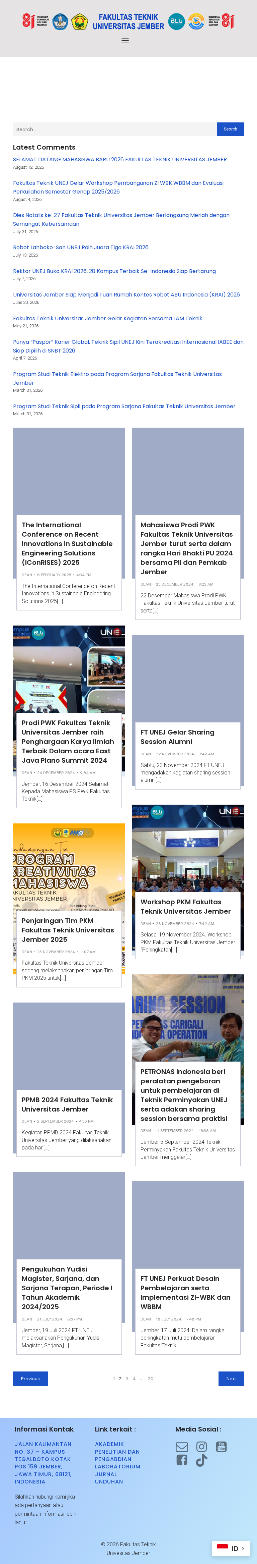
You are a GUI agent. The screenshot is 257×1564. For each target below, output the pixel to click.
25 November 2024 (56, 952)
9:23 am (205, 584)
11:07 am (88, 952)
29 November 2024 (175, 754)
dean (27, 575)
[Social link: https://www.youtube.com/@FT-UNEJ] (225, 1447)
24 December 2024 (56, 772)
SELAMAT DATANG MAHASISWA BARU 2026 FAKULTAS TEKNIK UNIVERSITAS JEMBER (120, 159)
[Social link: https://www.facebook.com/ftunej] (185, 1460)
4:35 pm (86, 1121)
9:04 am (88, 772)
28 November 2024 (175, 923)
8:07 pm (74, 1319)
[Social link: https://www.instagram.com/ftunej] (205, 1447)
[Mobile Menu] (125, 40)
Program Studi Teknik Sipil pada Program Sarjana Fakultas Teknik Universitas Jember (124, 406)
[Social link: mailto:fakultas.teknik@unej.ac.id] (185, 1447)
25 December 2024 (174, 584)
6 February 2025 (54, 575)
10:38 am (207, 1130)
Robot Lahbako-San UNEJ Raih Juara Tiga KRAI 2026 (81, 247)
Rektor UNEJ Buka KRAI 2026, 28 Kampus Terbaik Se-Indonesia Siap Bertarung (114, 271)
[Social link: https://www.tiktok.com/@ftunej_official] (205, 1460)
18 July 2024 (168, 1319)
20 (151, 1379)
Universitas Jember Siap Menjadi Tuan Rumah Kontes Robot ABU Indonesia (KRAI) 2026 (126, 295)
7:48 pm (193, 1319)
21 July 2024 (49, 1319)
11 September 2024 (175, 1130)
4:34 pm (83, 575)
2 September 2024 (55, 1121)
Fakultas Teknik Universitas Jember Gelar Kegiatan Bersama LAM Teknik (107, 318)
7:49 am (206, 754)
